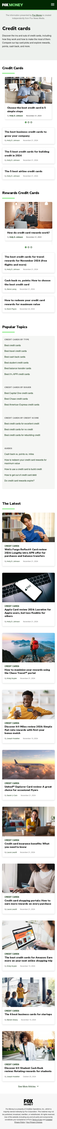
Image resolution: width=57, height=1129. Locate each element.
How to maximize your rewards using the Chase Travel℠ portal (27, 671)
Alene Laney (11, 289)
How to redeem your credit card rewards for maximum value (25, 461)
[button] (26, 122)
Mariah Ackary (12, 1019)
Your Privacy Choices (34, 1122)
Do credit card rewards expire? (19, 480)
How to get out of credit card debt (20, 474)
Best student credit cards (16, 362)
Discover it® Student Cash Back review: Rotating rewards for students (28, 1070)
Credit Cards (12, 545)
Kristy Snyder (12, 678)
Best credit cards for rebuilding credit (22, 435)
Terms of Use (37, 1119)
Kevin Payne (11, 309)
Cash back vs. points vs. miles (19, 454)
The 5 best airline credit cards (23, 171)
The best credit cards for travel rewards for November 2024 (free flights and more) (26, 260)
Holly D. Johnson (16, 115)
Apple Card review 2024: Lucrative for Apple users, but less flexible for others (28, 613)
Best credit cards (12, 345)
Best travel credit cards (15, 351)
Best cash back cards (14, 356)
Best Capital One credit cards (18, 393)
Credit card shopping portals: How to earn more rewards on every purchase (28, 902)
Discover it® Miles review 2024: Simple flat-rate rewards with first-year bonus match (28, 730)
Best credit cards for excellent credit (21, 423)
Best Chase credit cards (16, 398)
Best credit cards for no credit (18, 429)
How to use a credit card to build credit (23, 469)
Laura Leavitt (12, 852)
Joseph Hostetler (13, 738)
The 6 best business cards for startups (28, 1014)
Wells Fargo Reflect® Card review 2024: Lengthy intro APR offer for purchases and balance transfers (26, 553)
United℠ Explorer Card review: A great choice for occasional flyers (28, 788)
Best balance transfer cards (17, 368)
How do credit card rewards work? (28, 232)
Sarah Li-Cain (12, 795)
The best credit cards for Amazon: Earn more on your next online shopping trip (28, 959)
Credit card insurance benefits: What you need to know (27, 845)
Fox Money (37, 15)
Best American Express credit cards (21, 404)
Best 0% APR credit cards (17, 374)
